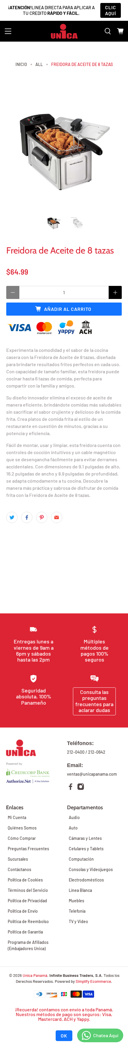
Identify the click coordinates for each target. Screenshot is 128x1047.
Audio (74, 817)
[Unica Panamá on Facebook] (70, 787)
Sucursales (18, 859)
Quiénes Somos (22, 827)
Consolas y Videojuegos (91, 869)
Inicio (21, 64)
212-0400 (76, 752)
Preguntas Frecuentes (28, 848)
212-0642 (96, 752)
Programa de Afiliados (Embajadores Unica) (28, 945)
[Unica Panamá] (64, 31)
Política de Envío (23, 911)
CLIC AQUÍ (110, 10)
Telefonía (77, 911)
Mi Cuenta (17, 817)
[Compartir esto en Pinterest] (41, 517)
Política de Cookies (25, 879)
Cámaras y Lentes (85, 838)
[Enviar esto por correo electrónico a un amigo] (56, 517)
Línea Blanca (80, 890)
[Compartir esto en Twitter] (12, 517)
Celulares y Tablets (86, 848)
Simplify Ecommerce (93, 981)
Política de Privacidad (27, 900)
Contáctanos (19, 869)
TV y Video (78, 921)
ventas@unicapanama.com (92, 774)
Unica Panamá (35, 975)
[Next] (112, 151)
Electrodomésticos (86, 879)
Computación (81, 859)
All (39, 64)
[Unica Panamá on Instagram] (80, 787)
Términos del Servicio (28, 890)
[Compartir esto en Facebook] (26, 517)
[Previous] (15, 151)
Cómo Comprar (22, 838)
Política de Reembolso (28, 921)
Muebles (76, 900)
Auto (73, 827)
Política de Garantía (25, 931)
